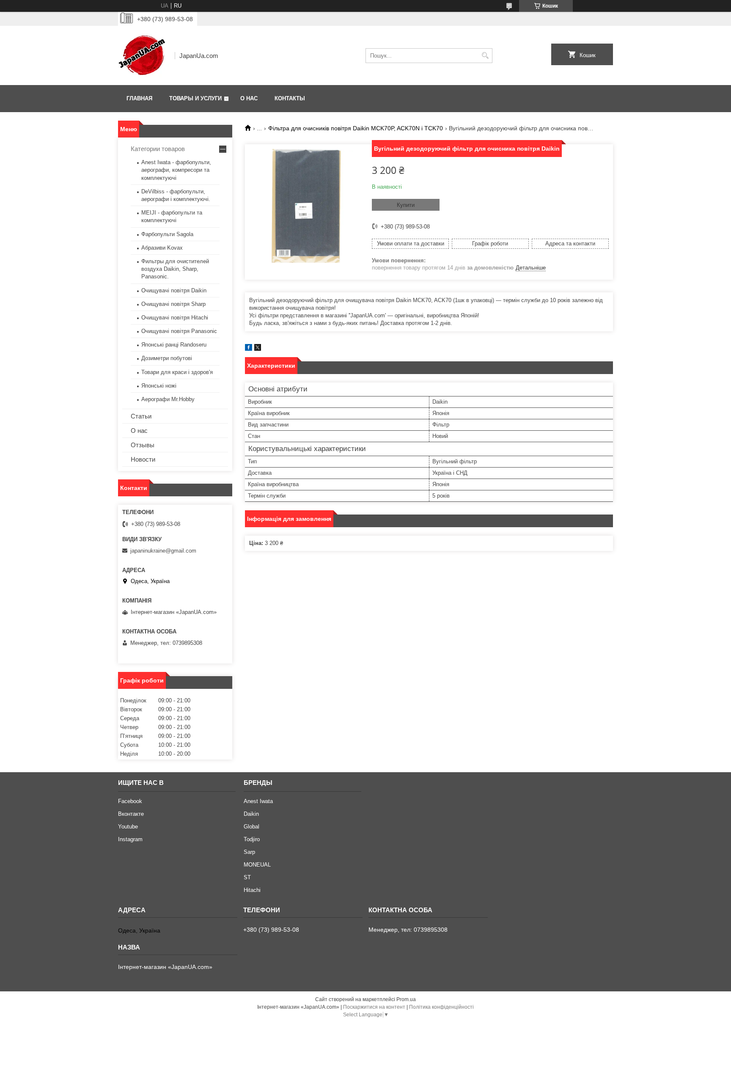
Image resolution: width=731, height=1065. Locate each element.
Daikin (251, 814)
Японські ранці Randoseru (173, 344)
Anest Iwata (258, 801)
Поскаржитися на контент (374, 1007)
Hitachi (252, 890)
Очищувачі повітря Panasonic (179, 331)
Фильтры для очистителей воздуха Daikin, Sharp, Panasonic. (175, 269)
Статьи (141, 416)
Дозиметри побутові (166, 358)
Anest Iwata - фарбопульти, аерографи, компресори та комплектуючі (176, 170)
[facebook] (248, 349)
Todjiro (252, 839)
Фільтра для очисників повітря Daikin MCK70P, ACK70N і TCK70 (355, 128)
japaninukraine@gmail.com (163, 551)
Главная (139, 98)
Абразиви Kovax (162, 248)
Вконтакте (131, 814)
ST (247, 877)
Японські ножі (158, 386)
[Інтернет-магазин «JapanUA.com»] (143, 55)
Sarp (249, 852)
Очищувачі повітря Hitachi (174, 317)
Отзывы (142, 445)
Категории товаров (158, 148)
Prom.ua (406, 999)
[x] (257, 349)
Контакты (290, 98)
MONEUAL (257, 864)
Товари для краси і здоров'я (177, 372)
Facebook (130, 801)
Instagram (130, 839)
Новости (143, 459)
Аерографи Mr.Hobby (168, 399)
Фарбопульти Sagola (167, 234)
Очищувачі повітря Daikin (173, 290)
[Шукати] (485, 55)
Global (251, 826)
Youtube (128, 826)
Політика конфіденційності (441, 1007)
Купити (406, 205)
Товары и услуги (195, 98)
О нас (249, 98)
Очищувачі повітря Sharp (173, 304)
